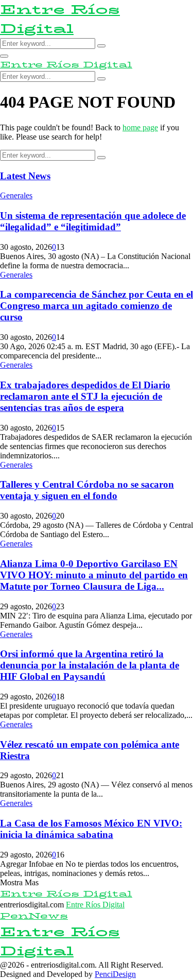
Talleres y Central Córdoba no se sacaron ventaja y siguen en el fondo (87, 490)
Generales (16, 195)
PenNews (34, 915)
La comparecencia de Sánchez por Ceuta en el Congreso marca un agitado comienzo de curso (96, 305)
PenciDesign (115, 974)
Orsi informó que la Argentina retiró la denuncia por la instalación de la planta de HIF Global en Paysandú (89, 665)
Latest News (25, 175)
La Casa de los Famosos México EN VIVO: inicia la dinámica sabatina (91, 829)
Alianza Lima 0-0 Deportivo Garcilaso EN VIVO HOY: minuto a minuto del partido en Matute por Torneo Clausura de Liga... (94, 575)
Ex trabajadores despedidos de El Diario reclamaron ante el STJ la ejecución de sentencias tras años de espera (85, 396)
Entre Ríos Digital (60, 19)
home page (140, 127)
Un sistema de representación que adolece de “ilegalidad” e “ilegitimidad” (93, 221)
